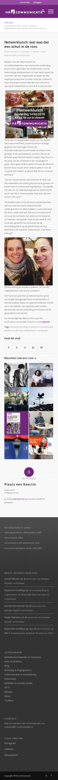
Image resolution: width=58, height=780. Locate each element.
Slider (7, 696)
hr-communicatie (45, 327)
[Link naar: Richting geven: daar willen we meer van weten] (41, 399)
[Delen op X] (17, 347)
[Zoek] (42, 11)
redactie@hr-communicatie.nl (18, 726)
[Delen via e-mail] (41, 347)
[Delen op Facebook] (9, 347)
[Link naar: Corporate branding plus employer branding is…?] (16, 399)
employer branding (19, 327)
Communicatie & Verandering (20, 674)
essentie (32, 327)
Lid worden (25, 2)
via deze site (19, 723)
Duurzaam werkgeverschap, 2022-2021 (23, 548)
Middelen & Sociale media (18, 683)
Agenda (46, 321)
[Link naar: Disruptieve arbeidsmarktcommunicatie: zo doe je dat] (41, 375)
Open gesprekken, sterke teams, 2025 (22, 532)
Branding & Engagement (17, 670)
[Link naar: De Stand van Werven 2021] (41, 447)
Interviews (10, 678)
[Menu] (49, 11)
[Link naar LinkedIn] (46, 775)
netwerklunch (30, 330)
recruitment (42, 330)
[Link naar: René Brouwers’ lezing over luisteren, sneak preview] (16, 375)
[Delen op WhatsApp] (25, 347)
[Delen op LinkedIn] (33, 347)
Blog (6, 665)
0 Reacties (24, 52)
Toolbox (9, 700)
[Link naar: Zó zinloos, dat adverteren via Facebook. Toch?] (16, 447)
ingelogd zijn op (19, 498)
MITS (7, 687)
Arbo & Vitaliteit (13, 661)
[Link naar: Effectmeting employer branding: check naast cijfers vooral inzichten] (41, 423)
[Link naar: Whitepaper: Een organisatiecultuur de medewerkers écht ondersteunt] (16, 423)
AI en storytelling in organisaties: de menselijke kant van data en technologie (26, 594)
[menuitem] (24, 2)
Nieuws (8, 22)
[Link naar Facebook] (51, 775)
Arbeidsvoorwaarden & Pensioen (22, 657)
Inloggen (38, 2)
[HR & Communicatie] (24, 11)
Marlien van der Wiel (13, 330)
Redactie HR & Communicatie (17, 55)
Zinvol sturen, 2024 (13, 537)
